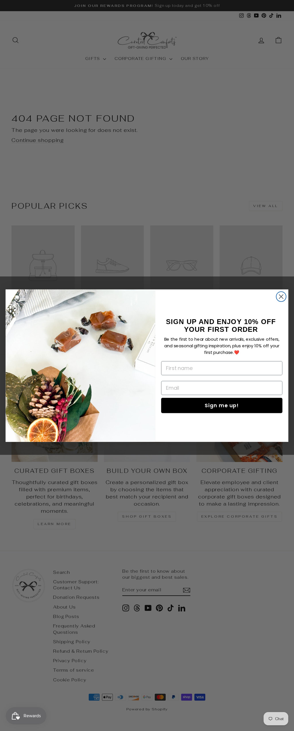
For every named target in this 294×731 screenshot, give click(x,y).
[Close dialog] (281, 296)
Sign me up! (222, 405)
